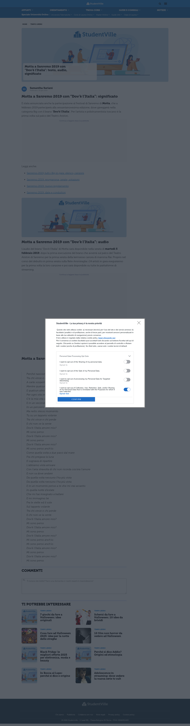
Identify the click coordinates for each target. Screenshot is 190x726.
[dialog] (95, 363)
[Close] (139, 323)
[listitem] (95, 356)
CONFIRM (76, 399)
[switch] (127, 362)
